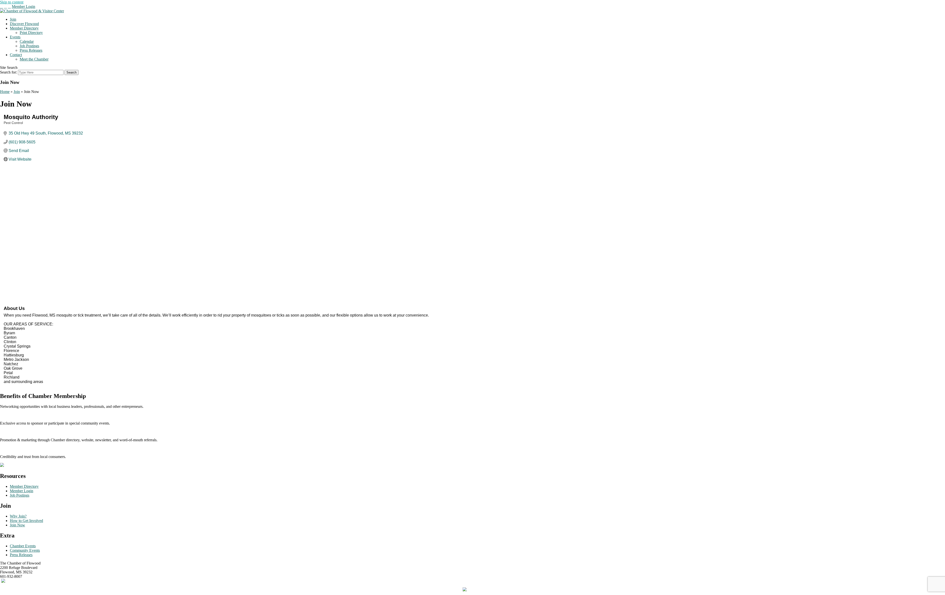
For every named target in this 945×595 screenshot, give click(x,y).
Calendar (27, 41)
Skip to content (11, 2)
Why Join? (18, 516)
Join (13, 19)
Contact (16, 55)
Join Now (17, 525)
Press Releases (31, 50)
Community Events (25, 550)
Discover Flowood (24, 24)
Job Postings (29, 46)
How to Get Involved (26, 521)
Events (15, 37)
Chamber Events (23, 546)
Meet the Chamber (34, 59)
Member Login (23, 6)
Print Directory (31, 33)
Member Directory (24, 28)
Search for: (8, 72)
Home (5, 92)
